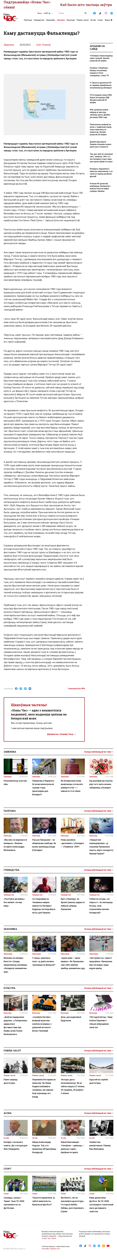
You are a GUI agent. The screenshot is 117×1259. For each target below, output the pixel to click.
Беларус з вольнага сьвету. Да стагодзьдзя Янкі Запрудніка (15, 1145)
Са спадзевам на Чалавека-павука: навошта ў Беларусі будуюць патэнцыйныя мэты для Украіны (43, 906)
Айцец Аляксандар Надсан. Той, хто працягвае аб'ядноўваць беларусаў (44, 1147)
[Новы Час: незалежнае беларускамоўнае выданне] (11, 16)
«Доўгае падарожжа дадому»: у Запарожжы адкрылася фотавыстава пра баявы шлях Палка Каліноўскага (15, 1025)
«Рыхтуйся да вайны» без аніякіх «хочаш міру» (14, 902)
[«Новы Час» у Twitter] (99, 1246)
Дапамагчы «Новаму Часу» (60, 734)
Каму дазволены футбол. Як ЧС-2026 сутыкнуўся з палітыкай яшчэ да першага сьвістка (101, 1204)
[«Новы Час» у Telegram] (111, 13)
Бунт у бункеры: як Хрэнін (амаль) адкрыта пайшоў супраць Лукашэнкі (73, 904)
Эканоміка (50, 20)
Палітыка (28, 20)
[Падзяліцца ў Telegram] (21, 688)
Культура (71, 20)
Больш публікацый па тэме (97, 752)
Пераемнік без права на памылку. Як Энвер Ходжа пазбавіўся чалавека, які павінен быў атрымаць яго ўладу (44, 1088)
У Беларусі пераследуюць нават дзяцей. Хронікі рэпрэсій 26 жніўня (101, 58)
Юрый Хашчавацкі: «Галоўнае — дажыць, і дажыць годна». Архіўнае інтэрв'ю (72, 1147)
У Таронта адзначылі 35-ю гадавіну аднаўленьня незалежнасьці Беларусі (101, 85)
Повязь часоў (83, 20)
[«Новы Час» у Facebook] (94, 13)
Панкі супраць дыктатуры (11, 1081)
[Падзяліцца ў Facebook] (16, 688)
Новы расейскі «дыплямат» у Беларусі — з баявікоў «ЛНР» (72, 843)
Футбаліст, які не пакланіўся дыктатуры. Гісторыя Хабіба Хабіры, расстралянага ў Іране (72, 1204)
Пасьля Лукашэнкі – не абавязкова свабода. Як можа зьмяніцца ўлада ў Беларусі (44, 845)
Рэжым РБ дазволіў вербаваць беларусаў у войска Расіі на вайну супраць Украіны (100, 187)
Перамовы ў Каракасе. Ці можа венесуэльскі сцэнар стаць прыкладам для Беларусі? (43, 788)
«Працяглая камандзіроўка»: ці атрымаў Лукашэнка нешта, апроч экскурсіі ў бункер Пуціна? (101, 847)
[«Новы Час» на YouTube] (108, 1246)
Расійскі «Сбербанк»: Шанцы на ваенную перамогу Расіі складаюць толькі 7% (99, 72)
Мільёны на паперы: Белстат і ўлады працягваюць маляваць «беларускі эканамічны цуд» (15, 965)
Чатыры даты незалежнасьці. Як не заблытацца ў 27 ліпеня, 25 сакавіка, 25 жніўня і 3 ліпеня (73, 1086)
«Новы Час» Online (49, 1238)
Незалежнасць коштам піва (15, 782)
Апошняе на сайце (97, 47)
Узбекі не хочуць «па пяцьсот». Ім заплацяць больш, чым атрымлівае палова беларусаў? (101, 906)
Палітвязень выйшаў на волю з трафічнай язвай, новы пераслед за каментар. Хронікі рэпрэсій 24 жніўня (101, 129)
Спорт (100, 20)
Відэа (107, 20)
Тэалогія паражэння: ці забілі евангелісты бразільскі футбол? (43, 1201)
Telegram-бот (55, 1249)
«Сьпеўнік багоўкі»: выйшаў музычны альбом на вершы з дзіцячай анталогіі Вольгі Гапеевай (41, 1024)
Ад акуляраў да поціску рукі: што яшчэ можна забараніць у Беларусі (101, 784)
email (44, 1249)
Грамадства (39, 20)
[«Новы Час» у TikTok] (100, 13)
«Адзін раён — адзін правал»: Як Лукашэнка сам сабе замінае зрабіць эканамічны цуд (73, 963)
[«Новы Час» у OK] (103, 1246)
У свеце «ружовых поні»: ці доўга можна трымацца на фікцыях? (43, 961)
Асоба (93, 20)
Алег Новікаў (43, 44)
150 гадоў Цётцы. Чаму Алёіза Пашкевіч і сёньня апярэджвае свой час (100, 1022)
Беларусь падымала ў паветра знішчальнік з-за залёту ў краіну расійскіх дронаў (101, 172)
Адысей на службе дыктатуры (98, 1081)
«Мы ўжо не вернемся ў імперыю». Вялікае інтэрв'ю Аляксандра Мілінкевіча (15, 845)
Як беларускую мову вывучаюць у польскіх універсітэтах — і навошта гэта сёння (72, 786)
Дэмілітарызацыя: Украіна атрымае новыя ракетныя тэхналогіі (100, 144)
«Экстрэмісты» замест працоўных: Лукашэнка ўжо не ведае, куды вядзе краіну (100, 963)
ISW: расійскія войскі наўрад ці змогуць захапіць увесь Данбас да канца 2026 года (100, 113)
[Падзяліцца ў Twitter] (25, 688)
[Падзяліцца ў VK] (30, 688)
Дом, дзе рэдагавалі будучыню (71, 1019)
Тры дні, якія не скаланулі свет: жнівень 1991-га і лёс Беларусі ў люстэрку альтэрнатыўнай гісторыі (101, 158)
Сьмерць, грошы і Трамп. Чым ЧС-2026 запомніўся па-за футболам (14, 1202)
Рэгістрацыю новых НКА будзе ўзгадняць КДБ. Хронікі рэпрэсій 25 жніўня (101, 99)
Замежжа (61, 20)
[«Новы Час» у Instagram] (106, 13)
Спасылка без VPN (76, 688)
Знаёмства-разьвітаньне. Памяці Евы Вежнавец (100, 1145)
